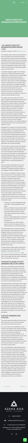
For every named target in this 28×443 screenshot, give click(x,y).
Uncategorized (22, 51)
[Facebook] (12, 434)
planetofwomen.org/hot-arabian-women (11, 252)
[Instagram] (16, 434)
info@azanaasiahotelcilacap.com (16, 420)
